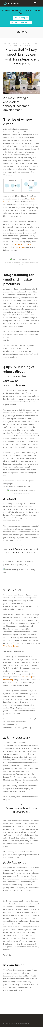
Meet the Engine (21, 18)
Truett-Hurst (20, 247)
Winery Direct (31, 45)
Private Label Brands (29, 43)
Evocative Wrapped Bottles (21, 244)
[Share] (31, 3)
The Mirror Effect (10, 646)
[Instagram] (24, 1020)
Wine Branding (15, 45)
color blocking (26, 677)
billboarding (8, 679)
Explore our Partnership (21, 22)
